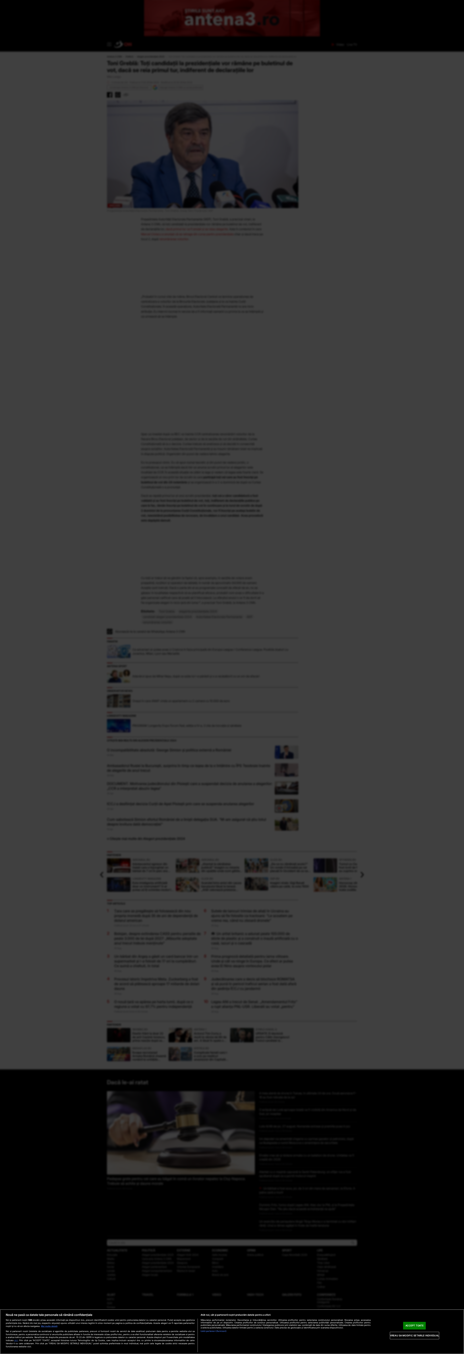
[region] (232, 1331)
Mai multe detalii (49, 1326)
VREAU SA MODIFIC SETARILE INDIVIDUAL (414, 1335)
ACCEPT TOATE (414, 1325)
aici (16, 1340)
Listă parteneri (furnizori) (213, 1331)
